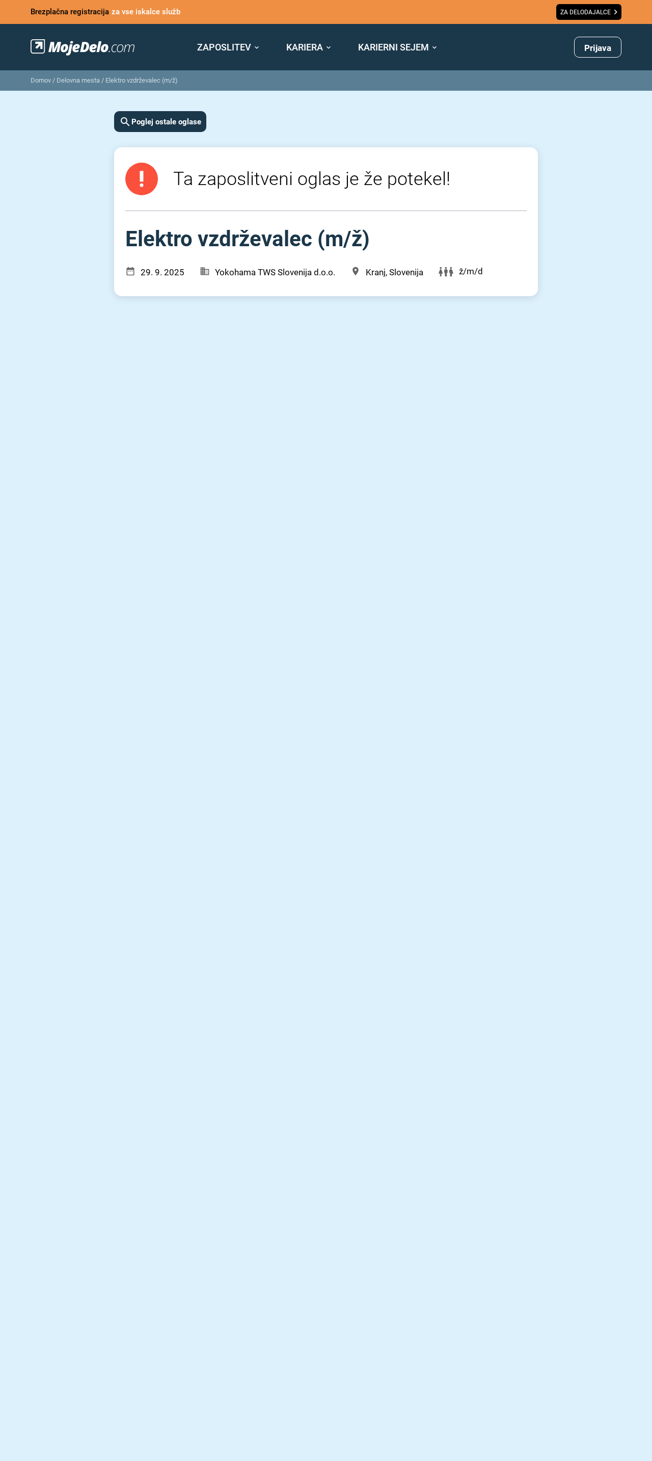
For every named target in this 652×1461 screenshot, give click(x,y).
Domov (41, 80)
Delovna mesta (78, 80)
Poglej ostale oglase (166, 121)
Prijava (597, 48)
